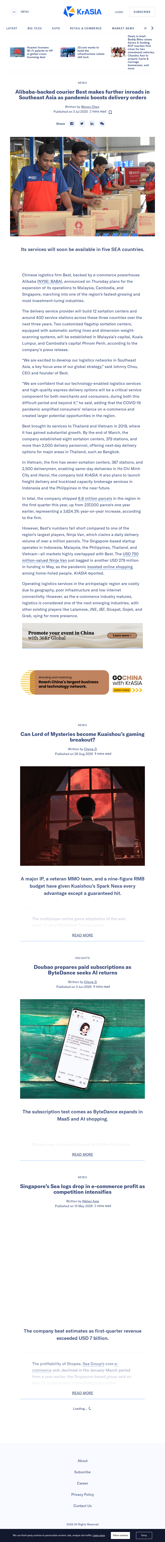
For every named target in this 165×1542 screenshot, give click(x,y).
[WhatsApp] (102, 123)
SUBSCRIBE (142, 11)
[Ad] (82, 682)
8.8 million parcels (95, 498)
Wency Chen (90, 107)
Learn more (99, 1535)
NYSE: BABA (49, 281)
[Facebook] (72, 123)
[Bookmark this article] (110, 112)
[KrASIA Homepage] (82, 11)
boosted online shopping (110, 566)
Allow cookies (120, 1535)
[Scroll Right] (155, 28)
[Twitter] (82, 123)
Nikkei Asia (90, 1201)
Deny (144, 1535)
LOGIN (119, 12)
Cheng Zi (90, 749)
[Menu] (14, 12)
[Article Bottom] (82, 635)
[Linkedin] (92, 123)
